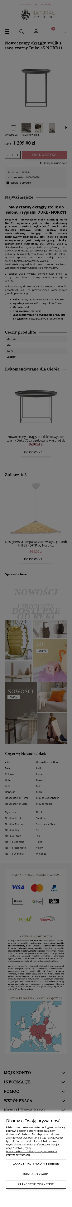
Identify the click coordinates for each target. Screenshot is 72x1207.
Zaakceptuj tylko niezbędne (36, 1163)
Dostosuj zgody (36, 1174)
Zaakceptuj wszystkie (36, 1184)
